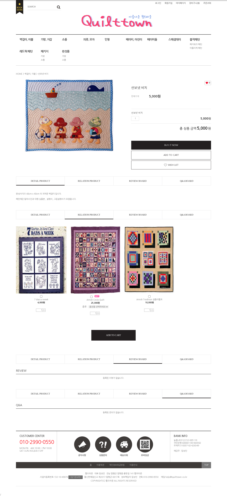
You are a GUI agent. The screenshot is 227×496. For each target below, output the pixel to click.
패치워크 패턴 (196, 44)
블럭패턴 (195, 39)
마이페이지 (181, 3)
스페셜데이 (174, 39)
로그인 (158, 3)
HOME (19, 74)
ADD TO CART (171, 155)
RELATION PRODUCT (89, 181)
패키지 (44, 51)
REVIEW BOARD (137, 181)
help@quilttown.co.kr (176, 477)
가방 (43, 56)
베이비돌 (152, 39)
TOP (206, 465)
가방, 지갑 (46, 39)
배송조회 (124, 455)
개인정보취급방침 (117, 465)
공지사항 (82, 455)
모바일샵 (145, 455)
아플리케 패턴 (196, 48)
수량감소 (43, 311)
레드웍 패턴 (26, 51)
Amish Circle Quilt (95, 300)
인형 (107, 39)
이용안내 (133, 465)
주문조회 (207, 3)
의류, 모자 (89, 39)
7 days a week (41, 299)
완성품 (66, 51)
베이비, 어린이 (134, 39)
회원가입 (168, 3)
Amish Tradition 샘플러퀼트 (149, 299)
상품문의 (103, 455)
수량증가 (43, 309)
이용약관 (100, 465)
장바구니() (194, 3)
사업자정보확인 (75, 477)
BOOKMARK (19, 7)
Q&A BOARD (186, 181)
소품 (64, 39)
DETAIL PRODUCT (40, 181)
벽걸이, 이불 (26, 39)
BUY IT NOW (171, 145)
